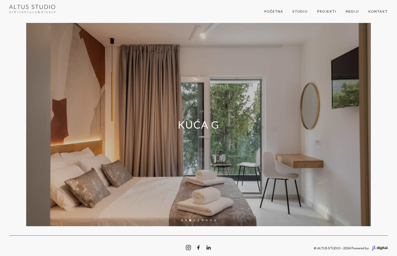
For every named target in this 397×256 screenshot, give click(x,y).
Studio (300, 11)
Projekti (327, 11)
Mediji (352, 11)
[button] (182, 220)
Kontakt (378, 11)
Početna (273, 11)
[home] (32, 9)
